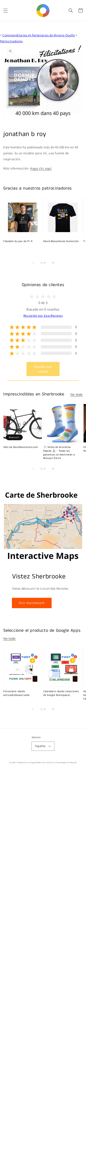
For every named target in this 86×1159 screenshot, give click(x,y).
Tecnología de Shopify (66, 762)
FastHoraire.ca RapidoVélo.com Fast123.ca (36, 762)
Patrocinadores (11, 41)
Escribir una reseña (43, 369)
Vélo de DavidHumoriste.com (20, 447)
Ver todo (76, 394)
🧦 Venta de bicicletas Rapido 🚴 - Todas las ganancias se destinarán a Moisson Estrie (59, 452)
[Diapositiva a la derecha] (53, 263)
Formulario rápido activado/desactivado (16, 693)
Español (40, 746)
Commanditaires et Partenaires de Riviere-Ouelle (38, 35)
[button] (5, 10)
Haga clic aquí (41, 168)
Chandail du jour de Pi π (17, 241)
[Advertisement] (43, 965)
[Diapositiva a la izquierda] (33, 263)
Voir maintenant (32, 603)
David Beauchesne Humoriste (61, 241)
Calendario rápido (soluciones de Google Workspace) (61, 693)
